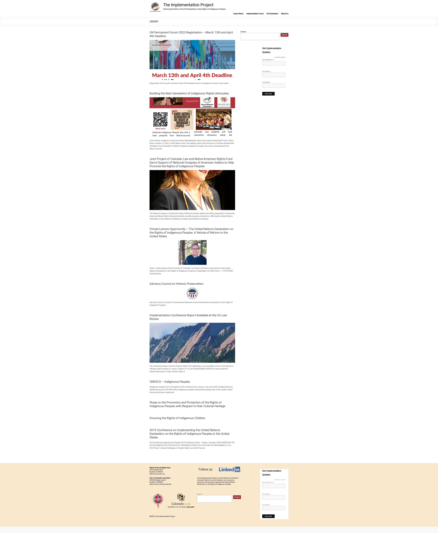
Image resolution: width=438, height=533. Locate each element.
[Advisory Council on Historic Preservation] (192, 289)
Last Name (266, 82)
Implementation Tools (255, 14)
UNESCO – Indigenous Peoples (170, 381)
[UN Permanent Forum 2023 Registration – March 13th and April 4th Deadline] (192, 41)
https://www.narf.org (157, 474)
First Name (266, 71)
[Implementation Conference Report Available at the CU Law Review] (192, 324)
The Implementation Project (188, 5)
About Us (284, 14)
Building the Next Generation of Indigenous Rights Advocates (189, 93)
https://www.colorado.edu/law (160, 484)
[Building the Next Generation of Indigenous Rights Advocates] (192, 98)
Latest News (238, 14)
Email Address (268, 60)
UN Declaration (272, 14)
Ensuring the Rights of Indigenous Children (177, 418)
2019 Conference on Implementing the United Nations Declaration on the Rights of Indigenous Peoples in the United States (189, 433)
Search (243, 32)
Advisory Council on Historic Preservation (176, 283)
